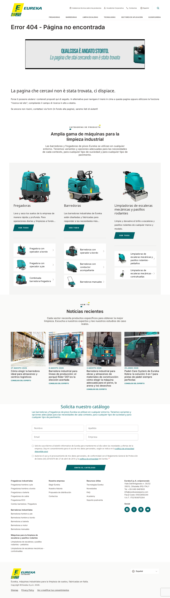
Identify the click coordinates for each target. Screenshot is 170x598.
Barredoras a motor (19, 525)
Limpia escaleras (90, 17)
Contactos (133, 8)
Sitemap (14, 590)
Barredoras (71, 17)
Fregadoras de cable (20, 496)
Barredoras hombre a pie (21, 514)
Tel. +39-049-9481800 (134, 489)
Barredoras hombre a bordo (23, 517)
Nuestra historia (55, 488)
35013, (127, 486)
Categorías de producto (85, 127)
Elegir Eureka (154, 17)
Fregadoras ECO (18, 500)
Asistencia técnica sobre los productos (86, 8)
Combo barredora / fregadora (24, 504)
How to (85, 305)
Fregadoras (54, 17)
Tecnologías (109, 17)
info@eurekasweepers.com (136, 492)
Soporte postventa (95, 500)
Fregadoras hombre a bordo (23, 488)
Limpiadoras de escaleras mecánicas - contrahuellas (27, 549)
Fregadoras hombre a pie (22, 484)
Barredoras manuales (20, 529)
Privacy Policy (27, 590)
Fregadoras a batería (20, 492)
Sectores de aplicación (132, 17)
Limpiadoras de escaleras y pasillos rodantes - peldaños (26, 543)
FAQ (88, 492)
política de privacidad (89, 459)
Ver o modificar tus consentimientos (53, 590)
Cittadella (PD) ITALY (140, 486)
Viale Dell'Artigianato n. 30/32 (137, 483)
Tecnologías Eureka (95, 484)
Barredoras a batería (20, 521)
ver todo (23, 228)
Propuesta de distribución (60, 492)
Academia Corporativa (115, 8)
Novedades (92, 488)
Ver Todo (74, 228)
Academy (91, 496)
